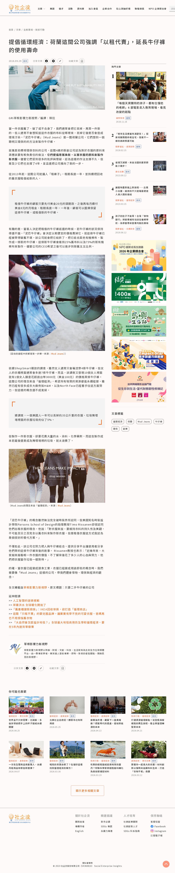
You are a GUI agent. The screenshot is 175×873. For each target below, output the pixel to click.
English (79, 831)
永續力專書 (107, 831)
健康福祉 (119, 146)
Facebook (160, 826)
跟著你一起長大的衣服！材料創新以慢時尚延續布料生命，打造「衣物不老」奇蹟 (147, 768)
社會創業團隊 (131, 821)
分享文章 (37, 61)
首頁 (11, 29)
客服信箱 (155, 821)
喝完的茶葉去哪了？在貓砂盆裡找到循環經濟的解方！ (66, 766)
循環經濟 (130, 200)
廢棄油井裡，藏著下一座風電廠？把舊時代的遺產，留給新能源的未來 (107, 723)
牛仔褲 (158, 421)
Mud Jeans (57, 353)
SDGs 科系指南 (132, 831)
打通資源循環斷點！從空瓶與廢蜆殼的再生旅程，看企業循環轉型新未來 (147, 723)
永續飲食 (130, 228)
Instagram (160, 831)
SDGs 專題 (106, 826)
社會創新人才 (131, 826)
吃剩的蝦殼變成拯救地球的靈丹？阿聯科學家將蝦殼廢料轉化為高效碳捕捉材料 (107, 768)
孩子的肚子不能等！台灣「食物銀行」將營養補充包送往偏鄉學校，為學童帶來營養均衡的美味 (131, 219)
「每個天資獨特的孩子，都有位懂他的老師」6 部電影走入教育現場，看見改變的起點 (141, 107)
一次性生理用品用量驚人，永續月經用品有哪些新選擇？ (25, 766)
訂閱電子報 (156, 835)
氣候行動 (40, 29)
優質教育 (120, 118)
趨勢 (128, 118)
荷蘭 (130, 421)
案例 (25, 61)
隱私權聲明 (87, 863)
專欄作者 (80, 826)
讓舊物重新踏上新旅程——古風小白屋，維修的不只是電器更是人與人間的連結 (131, 191)
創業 (125, 428)
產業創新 (130, 146)
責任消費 (119, 171)
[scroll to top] (166, 864)
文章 (18, 29)
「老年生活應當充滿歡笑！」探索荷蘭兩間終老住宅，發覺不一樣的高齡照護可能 (131, 137)
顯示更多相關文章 (87, 791)
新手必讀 (105, 821)
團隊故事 (80, 821)
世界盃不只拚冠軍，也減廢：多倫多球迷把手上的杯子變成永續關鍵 (25, 723)
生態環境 (28, 29)
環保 (115, 428)
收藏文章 (73, 61)
